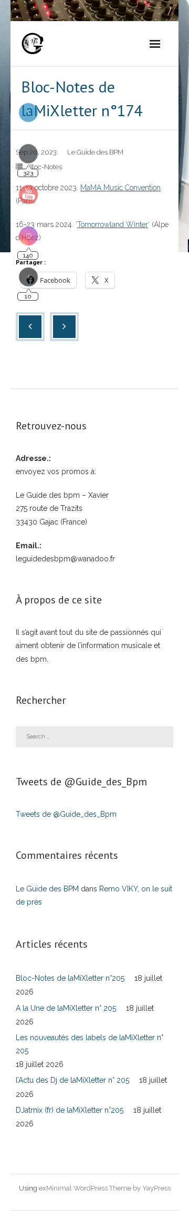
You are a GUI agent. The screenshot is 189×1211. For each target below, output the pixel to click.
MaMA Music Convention (120, 187)
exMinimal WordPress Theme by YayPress (105, 1188)
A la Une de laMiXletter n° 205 (66, 1008)
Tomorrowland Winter (112, 224)
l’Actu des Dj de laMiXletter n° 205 (72, 1080)
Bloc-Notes (45, 167)
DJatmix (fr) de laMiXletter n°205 (69, 1110)
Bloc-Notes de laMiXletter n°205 (70, 978)
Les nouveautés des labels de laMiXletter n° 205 (89, 1044)
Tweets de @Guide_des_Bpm (66, 814)
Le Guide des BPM (95, 152)
